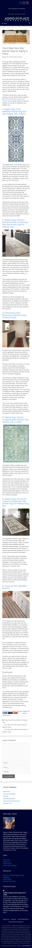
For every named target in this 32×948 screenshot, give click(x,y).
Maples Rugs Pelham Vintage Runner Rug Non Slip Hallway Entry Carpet (15, 419)
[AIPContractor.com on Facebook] (20, 2)
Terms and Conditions (10, 865)
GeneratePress (27, 945)
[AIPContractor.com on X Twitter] (23, 2)
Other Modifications (23, 919)
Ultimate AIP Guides (9, 881)
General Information (9, 794)
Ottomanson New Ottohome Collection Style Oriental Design (14, 315)
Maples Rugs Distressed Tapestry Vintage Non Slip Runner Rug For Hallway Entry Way (15, 502)
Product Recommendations (12, 720)
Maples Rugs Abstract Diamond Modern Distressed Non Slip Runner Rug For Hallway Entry (15, 223)
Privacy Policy (7, 863)
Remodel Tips (7, 803)
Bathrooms (6, 791)
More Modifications (9, 798)
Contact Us (6, 861)
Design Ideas (7, 879)
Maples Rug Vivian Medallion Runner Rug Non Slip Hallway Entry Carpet (14, 111)
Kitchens (6, 796)
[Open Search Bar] (29, 23)
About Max (6, 859)
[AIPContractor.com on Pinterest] (27, 2)
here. (9, 105)
